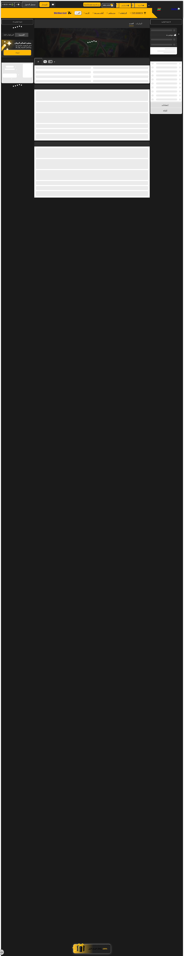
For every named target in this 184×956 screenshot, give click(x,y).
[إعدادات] (18, 4)
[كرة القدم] (142, 23)
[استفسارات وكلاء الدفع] (52, 4)
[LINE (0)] (147, 23)
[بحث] (36, 23)
